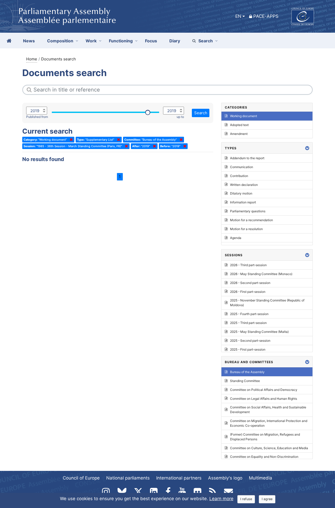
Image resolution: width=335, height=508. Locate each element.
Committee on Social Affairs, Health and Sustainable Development (268, 409)
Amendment (239, 134)
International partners (179, 478)
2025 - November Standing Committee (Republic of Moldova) (267, 302)
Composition (60, 40)
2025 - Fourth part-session (249, 314)
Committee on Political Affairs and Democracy (263, 390)
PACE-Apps (265, 16)
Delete (70, 139)
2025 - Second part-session (250, 341)
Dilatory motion (241, 193)
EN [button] (238, 16)
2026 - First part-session (247, 292)
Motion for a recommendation (251, 220)
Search (205, 40)
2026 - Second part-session (250, 283)
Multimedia (260, 478)
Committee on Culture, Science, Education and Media (269, 448)
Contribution (239, 176)
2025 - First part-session (247, 349)
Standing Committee (245, 381)
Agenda (235, 238)
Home (31, 58)
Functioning (121, 40)
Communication (241, 167)
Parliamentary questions (247, 211)
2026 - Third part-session (248, 265)
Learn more (221, 498)
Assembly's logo (225, 478)
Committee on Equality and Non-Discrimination (264, 457)
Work (91, 40)
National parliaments (128, 478)
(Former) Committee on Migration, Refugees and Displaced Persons (265, 436)
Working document (243, 116)
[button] (307, 148)
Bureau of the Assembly (247, 372)
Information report (243, 202)
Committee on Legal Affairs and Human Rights (263, 399)
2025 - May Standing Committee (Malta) (259, 332)
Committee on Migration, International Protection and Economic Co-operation (268, 423)
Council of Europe (81, 478)
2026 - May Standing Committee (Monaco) (261, 274)
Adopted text (239, 125)
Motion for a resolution (246, 229)
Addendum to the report (247, 158)
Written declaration (244, 185)
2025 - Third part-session (248, 323)
